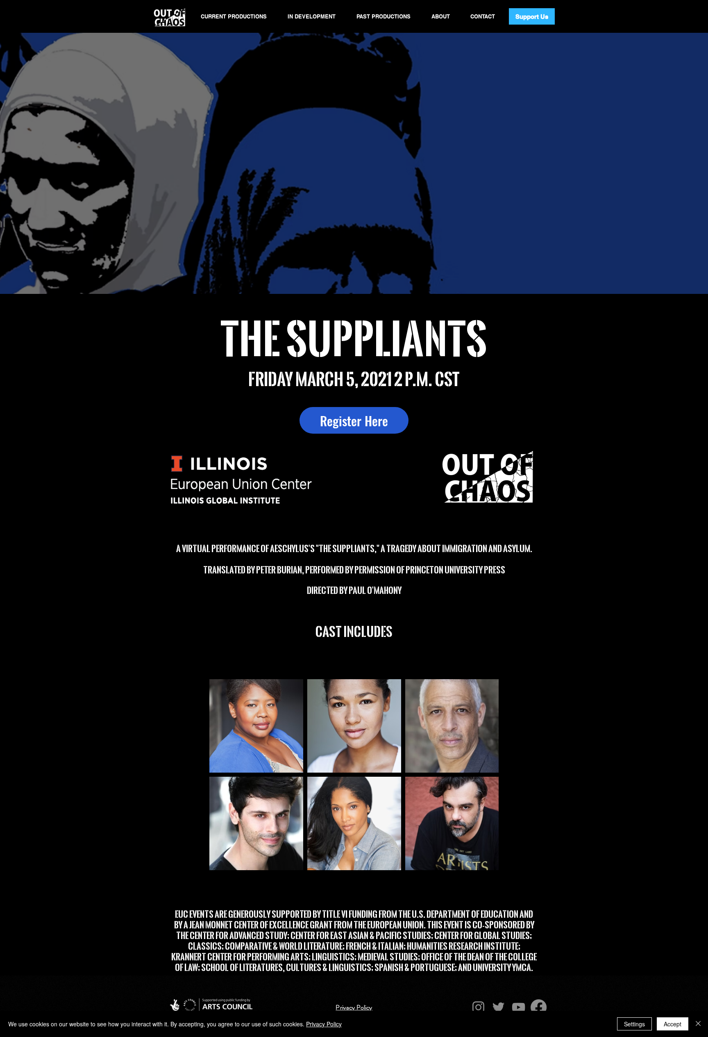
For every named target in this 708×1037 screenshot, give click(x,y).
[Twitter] (498, 1007)
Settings (634, 1024)
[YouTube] (518, 1007)
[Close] (698, 1023)
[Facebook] (539, 1007)
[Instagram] (478, 1007)
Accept (672, 1024)
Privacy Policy (324, 1024)
